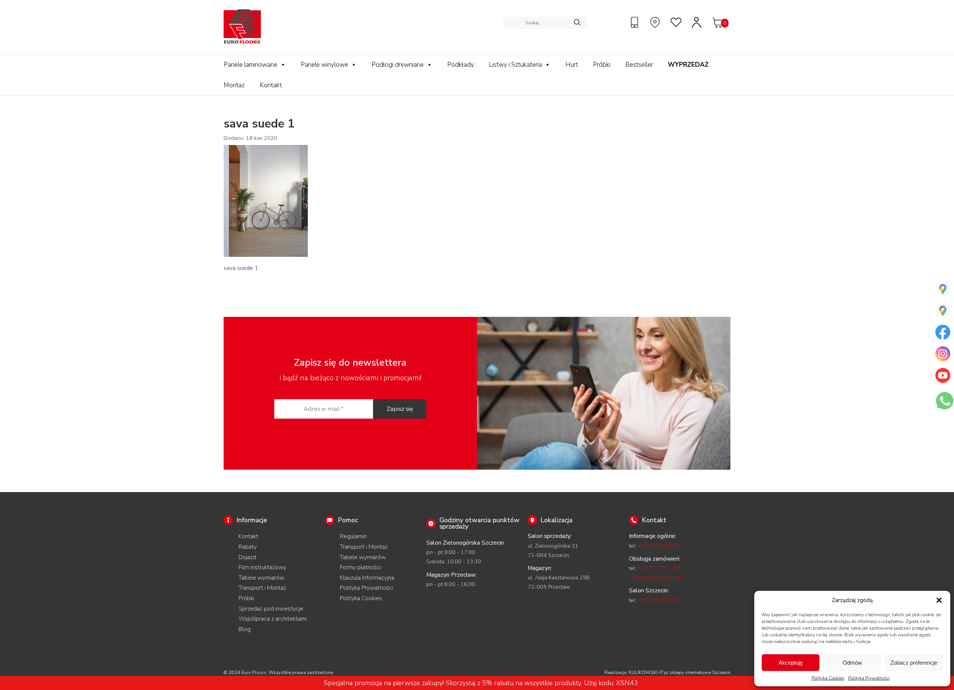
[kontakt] (635, 22)
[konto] (696, 22)
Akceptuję (790, 662)
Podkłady (460, 64)
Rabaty (247, 547)
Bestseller (639, 64)
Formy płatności (360, 567)
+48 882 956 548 (660, 545)
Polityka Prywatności (869, 678)
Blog (244, 629)
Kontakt (271, 85)
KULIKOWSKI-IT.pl (649, 672)
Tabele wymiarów (261, 578)
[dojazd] (655, 22)
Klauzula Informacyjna (367, 578)
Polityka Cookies (828, 678)
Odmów (852, 662)
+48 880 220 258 (660, 600)
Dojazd (247, 557)
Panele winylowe (324, 64)
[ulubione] (676, 22)
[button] (939, 600)
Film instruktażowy (262, 567)
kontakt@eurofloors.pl (656, 577)
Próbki (601, 64)
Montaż (234, 85)
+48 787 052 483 (660, 568)
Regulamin (353, 536)
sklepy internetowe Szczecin (700, 672)
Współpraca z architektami (272, 619)
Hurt (571, 64)
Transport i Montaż (262, 588)
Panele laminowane (250, 64)
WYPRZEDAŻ (688, 64)
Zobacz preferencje (913, 662)
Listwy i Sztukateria (515, 64)
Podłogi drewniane (398, 64)
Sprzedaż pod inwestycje (270, 609)
